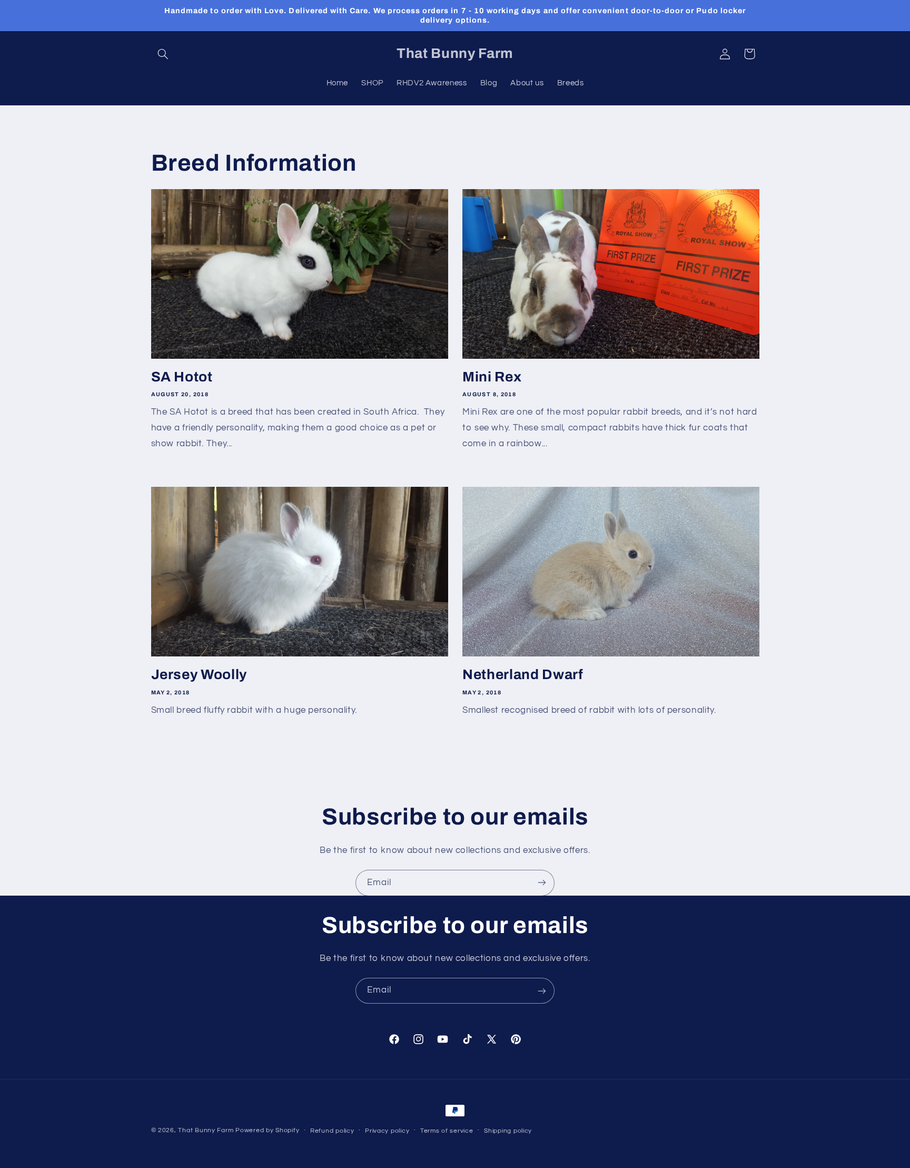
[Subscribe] (542, 883)
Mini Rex (491, 377)
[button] (163, 54)
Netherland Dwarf (522, 674)
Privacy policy (387, 1131)
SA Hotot (182, 377)
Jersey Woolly (199, 674)
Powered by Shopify (267, 1130)
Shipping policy (508, 1131)
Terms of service (446, 1131)
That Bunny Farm (205, 1130)
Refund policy (332, 1131)
